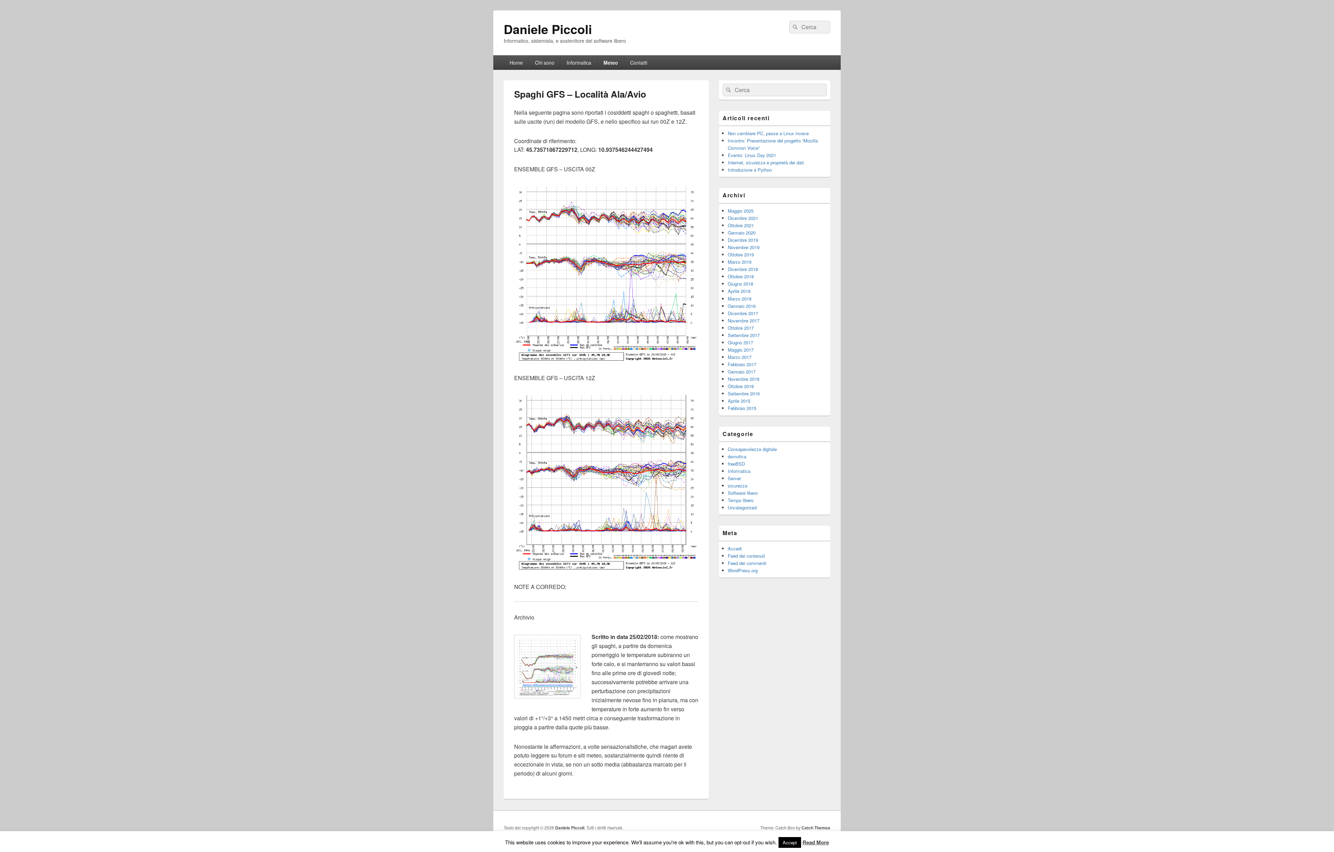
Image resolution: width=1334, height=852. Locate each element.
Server (734, 478)
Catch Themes (815, 828)
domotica (737, 456)
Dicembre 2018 (743, 269)
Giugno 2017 (740, 342)
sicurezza (737, 485)
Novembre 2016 (743, 379)
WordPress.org (743, 570)
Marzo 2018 (739, 298)
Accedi (735, 548)
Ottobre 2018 (741, 276)
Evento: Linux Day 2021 (752, 155)
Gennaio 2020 (742, 232)
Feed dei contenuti (746, 555)
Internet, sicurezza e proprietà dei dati (766, 162)
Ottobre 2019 (741, 254)
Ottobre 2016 (741, 386)
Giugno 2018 (740, 283)
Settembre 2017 (744, 335)
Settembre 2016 (744, 393)
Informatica (579, 62)
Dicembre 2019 (743, 240)
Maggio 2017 (741, 349)
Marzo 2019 (739, 262)
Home (516, 62)
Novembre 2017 (743, 320)
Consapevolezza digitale (752, 449)
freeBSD (736, 463)
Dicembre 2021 (743, 218)
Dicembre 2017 (743, 313)
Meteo (610, 62)
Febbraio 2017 (742, 364)
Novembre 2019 (743, 247)
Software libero (743, 493)
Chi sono (544, 62)
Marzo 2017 (739, 357)
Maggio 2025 (741, 210)
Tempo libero (741, 500)
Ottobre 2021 (741, 225)
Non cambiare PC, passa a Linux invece (768, 133)
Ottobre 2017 (741, 328)
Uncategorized (742, 507)
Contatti (638, 62)
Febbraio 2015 (742, 408)
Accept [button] (790, 842)
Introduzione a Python (750, 169)
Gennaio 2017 (742, 371)
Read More (815, 842)
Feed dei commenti (747, 563)
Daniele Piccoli (548, 29)
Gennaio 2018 (742, 306)
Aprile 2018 (739, 291)
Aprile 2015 (739, 401)
